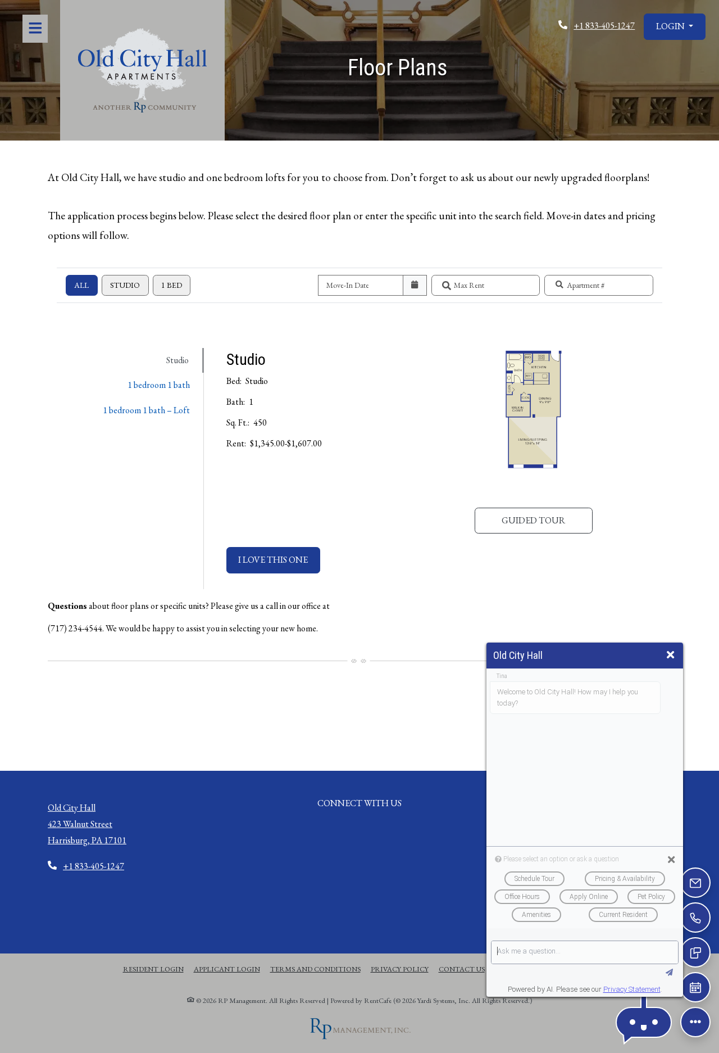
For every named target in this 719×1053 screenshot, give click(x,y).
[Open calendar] (415, 285)
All (81, 285)
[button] (675, 26)
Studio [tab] (177, 360)
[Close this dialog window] (670, 655)
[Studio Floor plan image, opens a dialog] (533, 423)
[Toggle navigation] (35, 29)
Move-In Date (347, 285)
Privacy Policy (400, 969)
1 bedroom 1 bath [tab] (159, 385)
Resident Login (153, 969)
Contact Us (462, 969)
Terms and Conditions (315, 969)
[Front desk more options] (695, 1022)
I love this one (279, 559)
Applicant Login (227, 969)
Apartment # (586, 285)
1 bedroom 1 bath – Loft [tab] (146, 410)
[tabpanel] (443, 468)
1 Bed (171, 285)
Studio (125, 285)
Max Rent (469, 285)
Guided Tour (547, 520)
